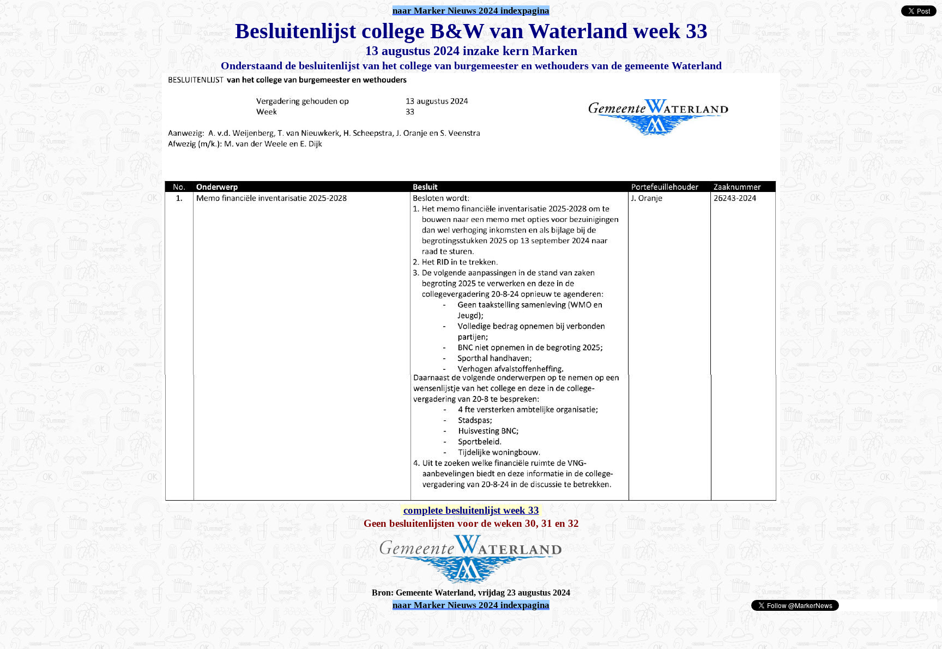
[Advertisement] (131, 628)
